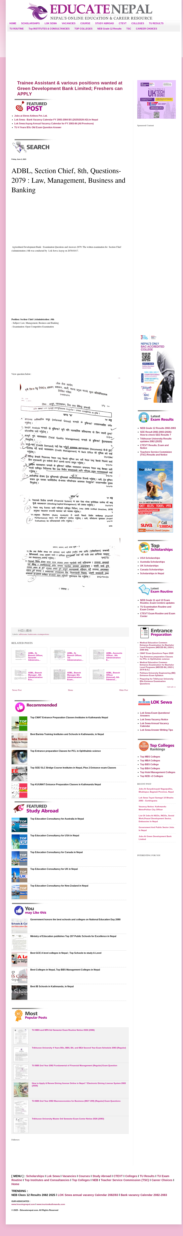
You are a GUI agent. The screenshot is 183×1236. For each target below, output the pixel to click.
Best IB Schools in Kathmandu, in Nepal (52, 986)
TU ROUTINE (17, 28)
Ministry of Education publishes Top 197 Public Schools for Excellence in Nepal (73, 936)
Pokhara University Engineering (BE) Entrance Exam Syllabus (157, 674)
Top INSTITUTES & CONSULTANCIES (49, 28)
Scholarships (35, 1176)
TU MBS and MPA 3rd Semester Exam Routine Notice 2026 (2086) (63, 1030)
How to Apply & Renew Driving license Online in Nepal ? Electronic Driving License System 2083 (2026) (79, 1084)
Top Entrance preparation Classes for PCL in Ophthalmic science (65, 751)
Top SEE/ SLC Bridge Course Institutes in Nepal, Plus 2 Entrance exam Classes (73, 767)
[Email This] (19, 630)
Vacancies (69, 1176)
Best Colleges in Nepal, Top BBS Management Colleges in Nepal (65, 969)
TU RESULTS (156, 23)
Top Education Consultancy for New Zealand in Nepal (59, 886)
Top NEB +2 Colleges (151, 776)
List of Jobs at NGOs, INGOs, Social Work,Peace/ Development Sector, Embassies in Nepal (156, 818)
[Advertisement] (93, 56)
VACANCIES (68, 23)
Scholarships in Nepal (152, 573)
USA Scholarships (150, 558)
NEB (95, 1180)
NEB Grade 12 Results (109, 28)
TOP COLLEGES (83, 28)
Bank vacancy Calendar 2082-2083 (144, 1195)
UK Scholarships (149, 565)
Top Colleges (81, 1180)
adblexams (23, 634)
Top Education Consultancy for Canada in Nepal (56, 852)
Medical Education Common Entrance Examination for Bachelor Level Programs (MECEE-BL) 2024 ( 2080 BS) (157, 646)
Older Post (123, 690)
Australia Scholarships (152, 562)
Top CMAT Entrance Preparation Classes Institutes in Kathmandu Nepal (69, 717)
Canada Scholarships (152, 569)
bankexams (32, 634)
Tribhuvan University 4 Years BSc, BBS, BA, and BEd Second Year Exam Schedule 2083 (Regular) (79, 1048)
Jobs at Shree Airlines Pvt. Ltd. (30, 116)
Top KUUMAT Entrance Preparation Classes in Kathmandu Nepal (65, 784)
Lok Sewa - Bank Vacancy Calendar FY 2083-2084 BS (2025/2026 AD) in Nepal (56, 119)
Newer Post (17, 690)
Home (70, 690)
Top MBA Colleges (150, 760)
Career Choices (162, 1180)
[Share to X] (24, 630)
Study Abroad (102, 1176)
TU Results (147, 1176)
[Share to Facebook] (27, 630)
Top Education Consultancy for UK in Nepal (54, 869)
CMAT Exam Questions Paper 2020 (156, 653)
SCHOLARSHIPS (30, 23)
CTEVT (123, 23)
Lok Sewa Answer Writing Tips (156, 730)
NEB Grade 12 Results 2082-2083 (158, 428)
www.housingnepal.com (23, 1204)
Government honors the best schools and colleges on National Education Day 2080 (75, 919)
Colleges (131, 1176)
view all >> (171, 686)
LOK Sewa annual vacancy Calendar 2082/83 (88, 1195)
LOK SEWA (51, 23)
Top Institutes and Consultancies (47, 1180)
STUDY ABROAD (104, 23)
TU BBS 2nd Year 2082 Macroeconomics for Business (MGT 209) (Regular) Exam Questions (76, 1101)
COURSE (85, 23)
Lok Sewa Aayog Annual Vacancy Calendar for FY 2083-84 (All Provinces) (54, 123)
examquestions (43, 634)
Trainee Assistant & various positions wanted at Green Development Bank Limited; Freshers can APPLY (70, 88)
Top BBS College (149, 764)
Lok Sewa (53, 1176)
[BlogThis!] (22, 630)
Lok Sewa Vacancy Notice (154, 719)
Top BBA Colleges (150, 768)
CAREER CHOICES (146, 28)
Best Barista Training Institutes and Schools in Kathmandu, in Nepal (67, 734)
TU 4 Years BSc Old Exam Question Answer (37, 127)
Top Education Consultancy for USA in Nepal (54, 835)
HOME (12, 23)
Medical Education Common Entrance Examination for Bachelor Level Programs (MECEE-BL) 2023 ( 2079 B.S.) (157, 666)
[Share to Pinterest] (30, 630)
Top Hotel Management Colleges (157, 772)
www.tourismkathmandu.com (51, 1204)
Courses (84, 1176)
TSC (128, 28)
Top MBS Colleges (150, 756)
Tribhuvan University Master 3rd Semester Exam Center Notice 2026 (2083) (68, 1119)
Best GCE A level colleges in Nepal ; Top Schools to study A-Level (65, 953)
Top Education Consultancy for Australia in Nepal (57, 819)
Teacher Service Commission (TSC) (125, 1180)
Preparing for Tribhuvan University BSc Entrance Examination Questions (156, 681)
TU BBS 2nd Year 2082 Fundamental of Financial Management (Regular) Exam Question (74, 1065)
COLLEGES (137, 23)
